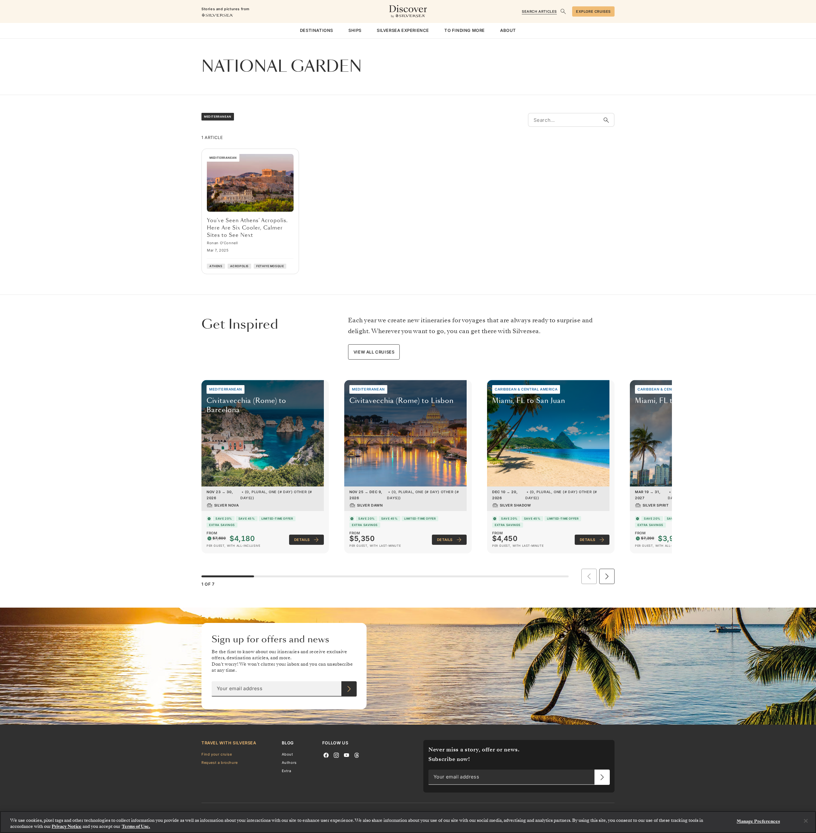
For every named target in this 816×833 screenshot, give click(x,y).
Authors (289, 762)
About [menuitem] (508, 30)
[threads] (357, 754)
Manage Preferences (758, 821)
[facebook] (326, 754)
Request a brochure (219, 762)
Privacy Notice (67, 826)
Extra (286, 771)
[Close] (806, 821)
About (287, 754)
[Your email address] (349, 689)
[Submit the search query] (606, 120)
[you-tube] (346, 754)
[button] (607, 576)
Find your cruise (216, 754)
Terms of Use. (136, 826)
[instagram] (336, 754)
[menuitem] (316, 30)
